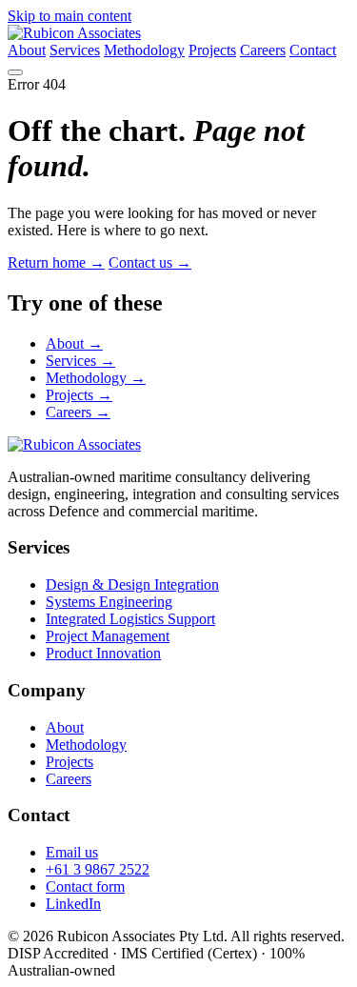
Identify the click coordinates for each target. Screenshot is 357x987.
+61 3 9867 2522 (97, 869)
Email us (72, 852)
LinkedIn (73, 904)
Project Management (107, 636)
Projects (212, 50)
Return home (56, 262)
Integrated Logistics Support (130, 619)
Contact (312, 50)
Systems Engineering (109, 602)
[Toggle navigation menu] (15, 72)
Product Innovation (103, 653)
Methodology (144, 50)
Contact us (150, 262)
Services (75, 50)
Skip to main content (69, 16)
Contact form (85, 886)
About (27, 50)
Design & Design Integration (132, 584)
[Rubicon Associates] (74, 33)
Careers (263, 50)
